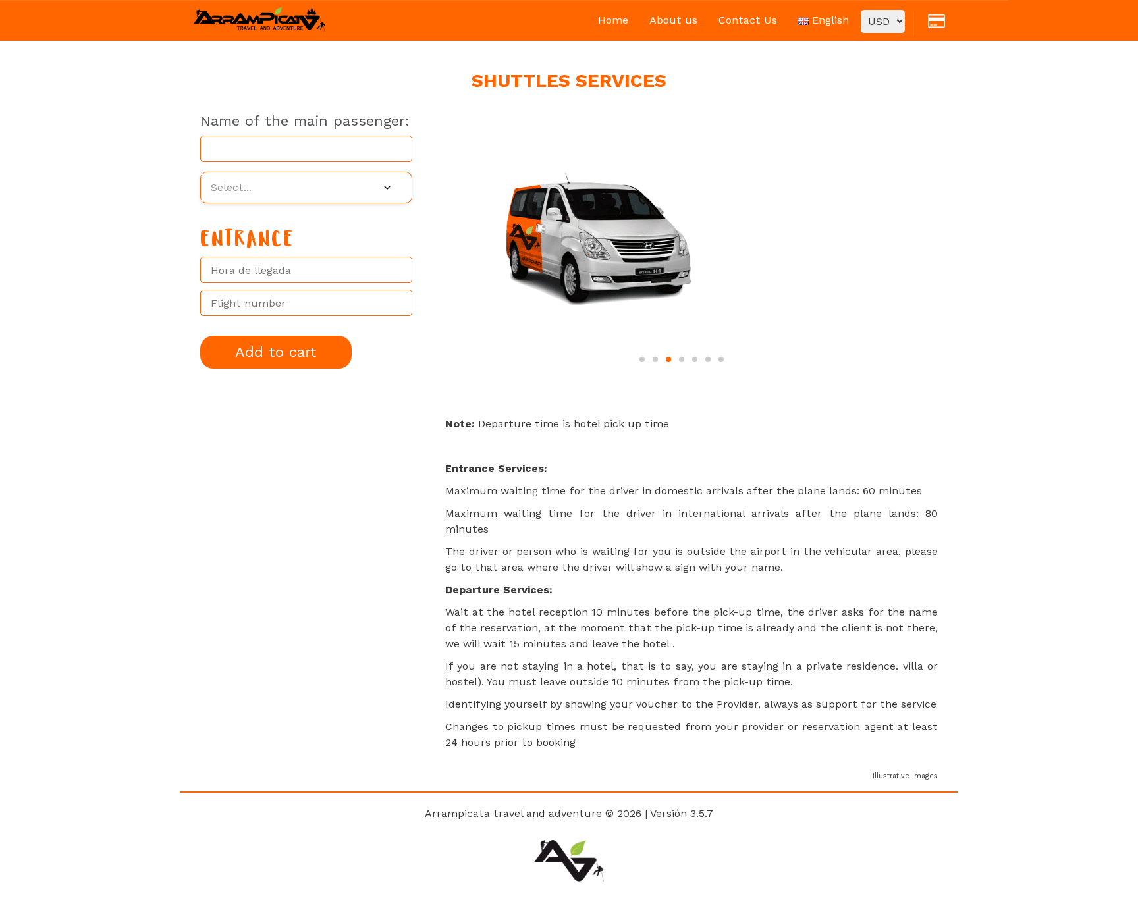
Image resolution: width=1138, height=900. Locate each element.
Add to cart (276, 352)
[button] (642, 359)
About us (673, 20)
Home (613, 20)
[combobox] (306, 187)
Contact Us (747, 20)
